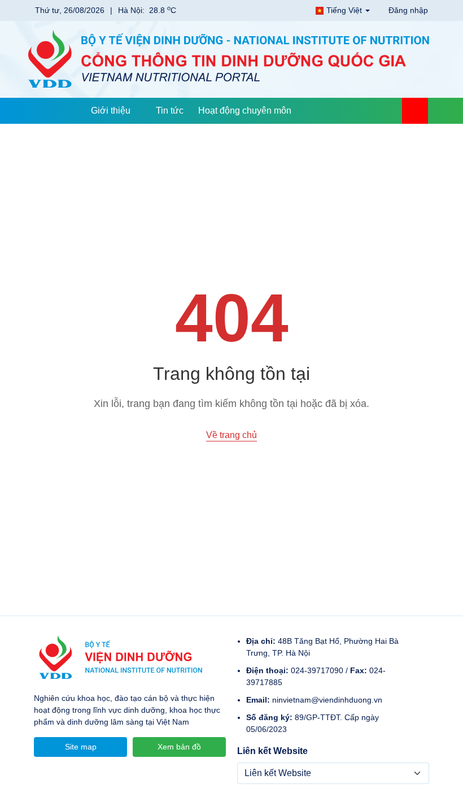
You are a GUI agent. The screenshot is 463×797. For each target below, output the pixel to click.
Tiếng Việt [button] (344, 10)
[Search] (415, 111)
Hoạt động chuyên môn (244, 110)
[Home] (71, 111)
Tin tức (170, 110)
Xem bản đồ (179, 746)
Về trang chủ (231, 435)
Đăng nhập (407, 10)
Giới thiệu (110, 110)
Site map (81, 746)
